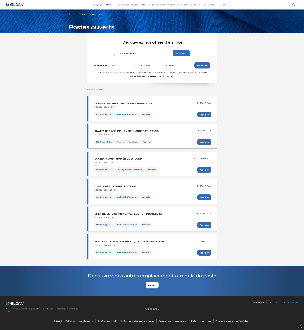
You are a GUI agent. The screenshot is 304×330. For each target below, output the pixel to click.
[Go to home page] (15, 6)
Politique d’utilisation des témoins (172, 321)
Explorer (152, 285)
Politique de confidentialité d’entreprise (137, 321)
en (270, 302)
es (277, 302)
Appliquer (204, 114)
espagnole (192, 72)
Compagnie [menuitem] (258, 302)
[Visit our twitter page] (284, 303)
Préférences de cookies (201, 321)
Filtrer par (100, 65)
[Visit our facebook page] (288, 302)
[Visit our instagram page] (296, 302)
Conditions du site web (106, 321)
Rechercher (181, 53)
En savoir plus (204, 103)
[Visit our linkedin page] (292, 302)
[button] (293, 5)
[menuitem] (98, 5)
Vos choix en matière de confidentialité (232, 321)
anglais (179, 72)
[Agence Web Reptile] (300, 326)
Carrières (82, 14)
